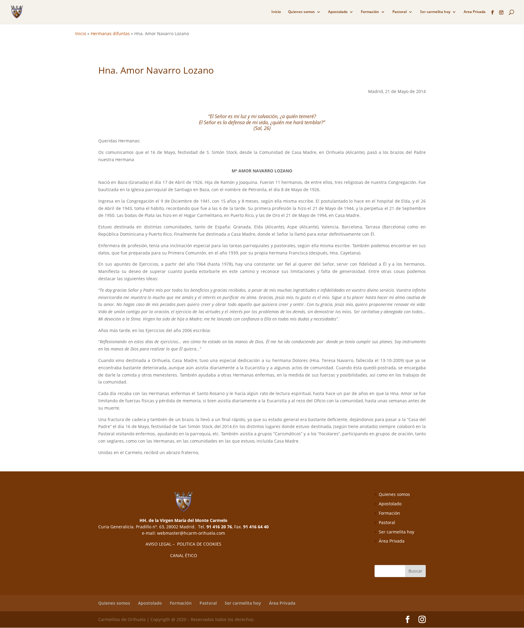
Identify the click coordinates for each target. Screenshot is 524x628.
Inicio (276, 12)
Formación (370, 12)
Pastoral (399, 12)
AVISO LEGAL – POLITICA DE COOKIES (183, 544)
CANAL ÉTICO (183, 555)
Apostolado (338, 12)
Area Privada (474, 12)
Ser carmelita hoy (435, 12)
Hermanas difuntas (110, 33)
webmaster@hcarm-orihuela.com (191, 533)
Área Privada (392, 541)
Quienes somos (301, 12)
